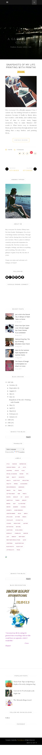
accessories (23, 483)
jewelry (24, 500)
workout (9, 533)
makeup (14, 536)
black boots (10, 546)
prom (18, 550)
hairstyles (9, 500)
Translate (21, 452)
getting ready (10, 493)
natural (18, 526)
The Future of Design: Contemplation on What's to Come (22, 363)
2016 (9, 420)
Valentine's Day (19, 543)
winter (8, 507)
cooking (23, 507)
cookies (8, 523)
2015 (9, 423)
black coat (19, 546)
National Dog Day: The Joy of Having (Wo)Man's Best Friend (22, 341)
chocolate (9, 520)
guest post (16, 480)
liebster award (10, 513)
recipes (8, 497)
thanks (17, 500)
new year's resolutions (13, 540)
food (23, 470)
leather (25, 523)
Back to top (31, 743)
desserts (9, 510)
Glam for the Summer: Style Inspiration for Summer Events (22, 352)
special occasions (11, 474)
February (12, 414)
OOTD (24, 467)
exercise (25, 533)
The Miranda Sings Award (22, 700)
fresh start (17, 523)
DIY (21, 497)
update (17, 470)
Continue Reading (21, 140)
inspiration (22, 464)
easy (14, 503)
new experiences (11, 487)
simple (26, 513)
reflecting (25, 480)
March (11, 411)
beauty (14, 477)
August (11, 391)
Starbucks (18, 533)
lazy (7, 536)
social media (18, 530)
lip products (10, 550)
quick (24, 540)
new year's (22, 536)
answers (15, 507)
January (12, 417)
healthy (8, 483)
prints (24, 493)
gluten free (21, 503)
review (21, 474)
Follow (7, 718)
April (11, 408)
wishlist (15, 497)
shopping (9, 470)
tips (27, 474)
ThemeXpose (20, 740)
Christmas (9, 543)
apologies (9, 516)
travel (20, 490)
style (8, 464)
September (13, 388)
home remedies (18, 510)
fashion (14, 464)
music (19, 513)
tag (14, 490)
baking (8, 503)
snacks (8, 490)
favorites (21, 477)
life (20, 71)
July (10, 394)
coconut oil (19, 520)
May (10, 405)
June (11, 397)
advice (27, 497)
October (12, 385)
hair (19, 493)
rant (7, 477)
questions (9, 530)
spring (16, 483)
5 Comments (20, 149)
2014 (9, 426)
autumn (17, 516)
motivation (9, 526)
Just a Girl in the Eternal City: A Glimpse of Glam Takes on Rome (22, 317)
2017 (9, 382)
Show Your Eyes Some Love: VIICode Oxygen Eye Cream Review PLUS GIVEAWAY (22, 329)
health (8, 480)
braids (24, 516)
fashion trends (10, 467)
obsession (21, 487)
